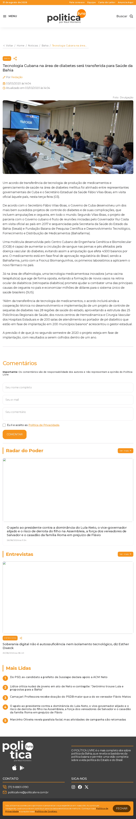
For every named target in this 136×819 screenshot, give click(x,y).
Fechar (121, 808)
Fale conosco (77, 2)
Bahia (7, 58)
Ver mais (124, 450)
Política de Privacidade (43, 425)
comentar (15, 434)
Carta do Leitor (106, 2)
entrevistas (10, 638)
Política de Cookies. (46, 811)
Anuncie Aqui (125, 2)
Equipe (91, 2)
